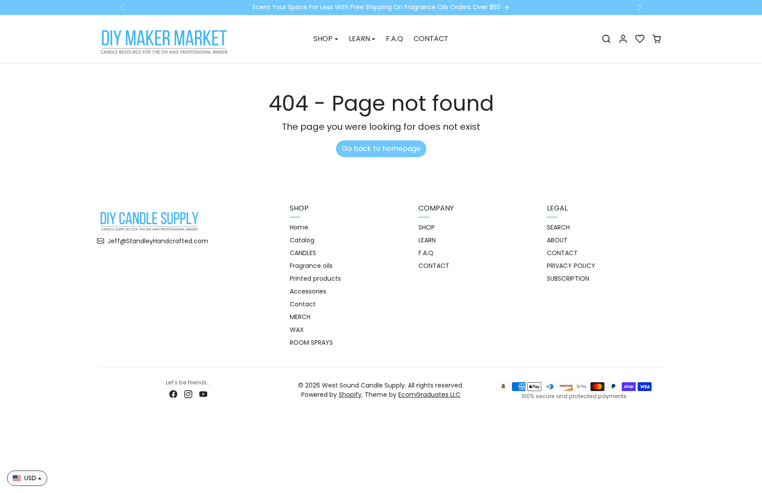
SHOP (426, 227)
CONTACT (431, 39)
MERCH (300, 316)
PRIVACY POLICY (571, 265)
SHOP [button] (323, 39)
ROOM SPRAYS (311, 342)
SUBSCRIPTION (568, 278)
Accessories (308, 291)
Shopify (350, 394)
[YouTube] (203, 394)
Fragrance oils (311, 265)
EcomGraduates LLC (429, 394)
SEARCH (558, 227)
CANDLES (303, 252)
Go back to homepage (381, 148)
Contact (303, 304)
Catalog (302, 240)
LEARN (427, 240)
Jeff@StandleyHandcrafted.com (158, 241)
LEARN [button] (359, 39)
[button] (606, 38)
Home (299, 227)
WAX (297, 329)
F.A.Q (394, 39)
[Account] (623, 38)
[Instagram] (188, 394)
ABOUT (557, 240)
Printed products (315, 278)
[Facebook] (173, 394)
